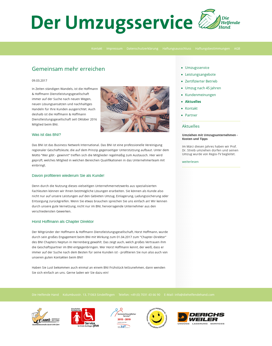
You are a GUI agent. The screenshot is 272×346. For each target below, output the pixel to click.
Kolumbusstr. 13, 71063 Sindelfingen (89, 295)
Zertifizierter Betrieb (201, 81)
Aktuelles (193, 101)
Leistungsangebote (200, 74)
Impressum (114, 48)
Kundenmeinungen (200, 94)
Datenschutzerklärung (142, 48)
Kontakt (96, 48)
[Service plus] (85, 326)
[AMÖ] (46, 324)
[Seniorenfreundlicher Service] (123, 327)
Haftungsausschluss (177, 48)
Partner (191, 115)
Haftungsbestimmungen (212, 48)
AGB (237, 48)
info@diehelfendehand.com (194, 295)
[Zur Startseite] (219, 27)
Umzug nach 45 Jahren (203, 88)
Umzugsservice (197, 67)
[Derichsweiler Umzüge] (201, 323)
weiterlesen (190, 162)
